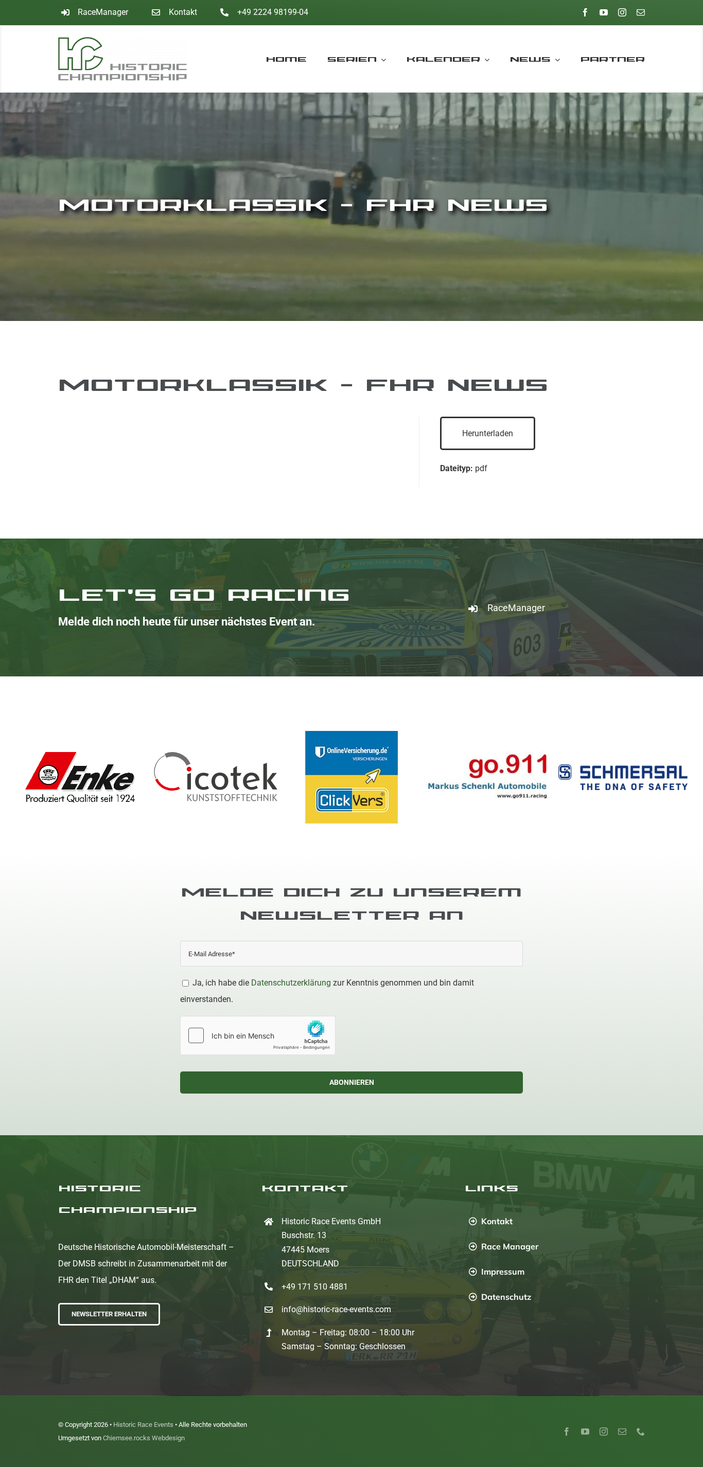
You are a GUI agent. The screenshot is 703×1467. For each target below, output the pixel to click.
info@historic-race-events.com (336, 1309)
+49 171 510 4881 (315, 1287)
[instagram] (622, 12)
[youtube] (604, 12)
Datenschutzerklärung (291, 983)
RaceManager (103, 12)
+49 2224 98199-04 (272, 12)
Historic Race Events (143, 1424)
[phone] (641, 1431)
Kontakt (183, 12)
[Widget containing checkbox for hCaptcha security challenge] (258, 1035)
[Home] (131, 59)
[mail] (641, 12)
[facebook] (585, 12)
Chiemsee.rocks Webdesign (144, 1438)
